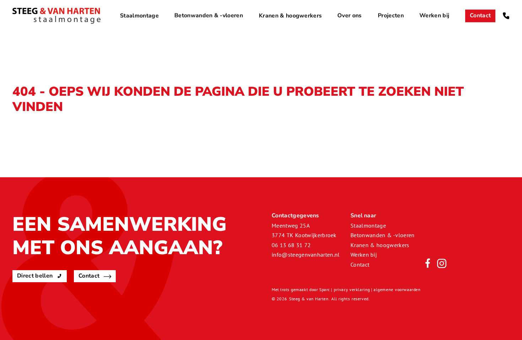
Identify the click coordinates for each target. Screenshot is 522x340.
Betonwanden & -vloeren (208, 15)
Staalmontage (139, 15)
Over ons (349, 15)
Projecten (391, 15)
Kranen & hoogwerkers (290, 15)
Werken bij (434, 15)
